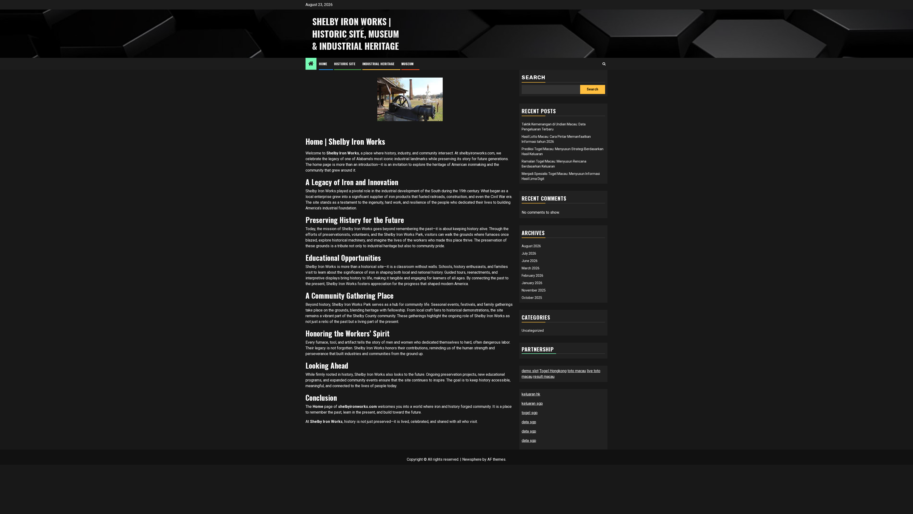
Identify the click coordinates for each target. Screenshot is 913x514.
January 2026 (532, 283)
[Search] (604, 64)
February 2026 (532, 275)
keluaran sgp (532, 403)
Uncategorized (533, 330)
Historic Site (344, 63)
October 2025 (532, 298)
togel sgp (530, 412)
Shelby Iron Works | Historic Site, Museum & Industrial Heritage (355, 33)
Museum (407, 63)
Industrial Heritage (378, 63)
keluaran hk (531, 394)
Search (533, 77)
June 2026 (530, 261)
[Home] (311, 64)
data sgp (529, 422)
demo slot (530, 371)
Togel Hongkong (553, 371)
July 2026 (529, 253)
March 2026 (530, 268)
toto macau (577, 371)
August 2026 (531, 246)
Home (323, 63)
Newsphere (471, 459)
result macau (543, 376)
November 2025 (534, 290)
